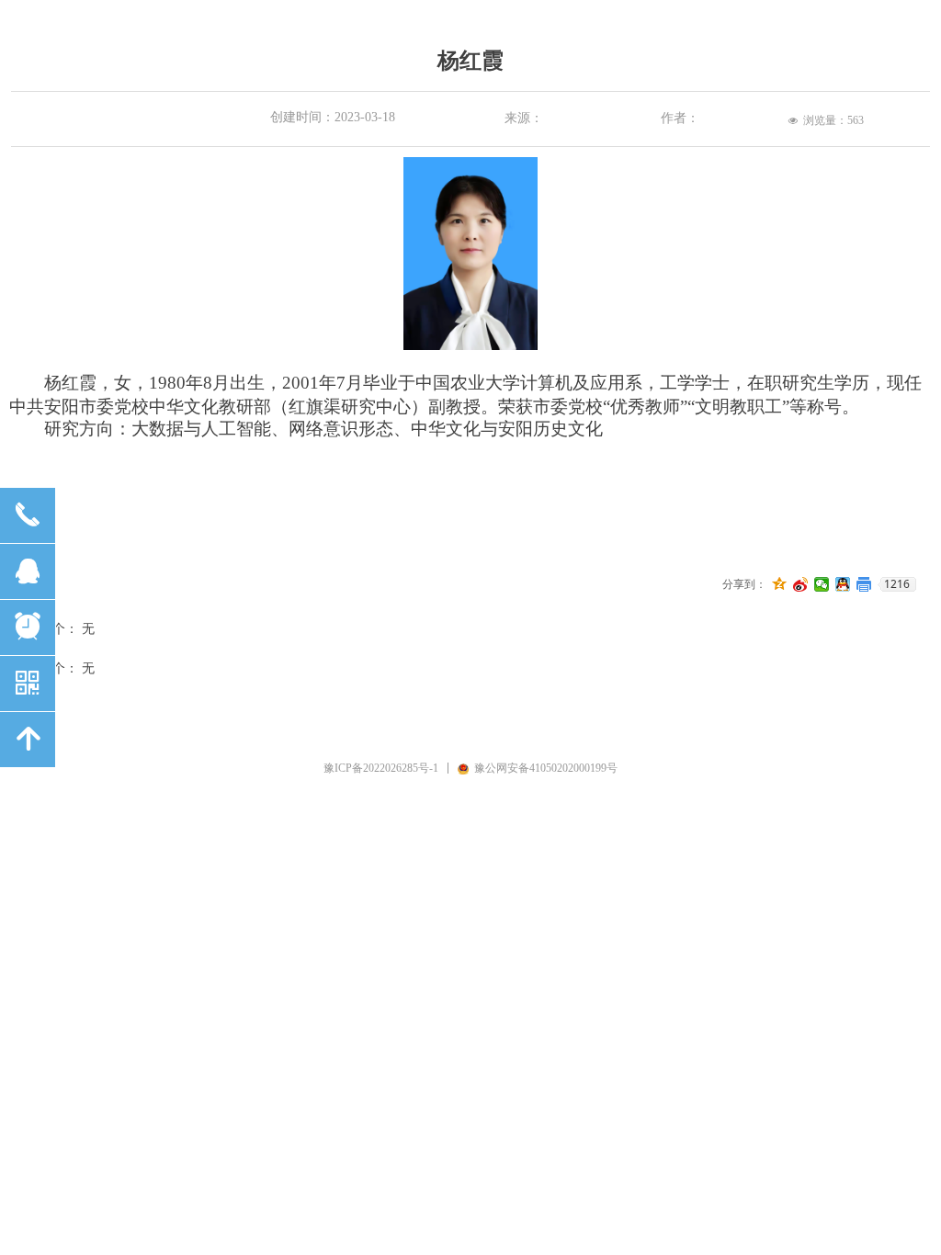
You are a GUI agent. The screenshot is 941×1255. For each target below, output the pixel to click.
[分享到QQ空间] (780, 584)
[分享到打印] (864, 584)
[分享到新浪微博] (801, 584)
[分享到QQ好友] (843, 584)
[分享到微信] (822, 584)
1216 (897, 584)
